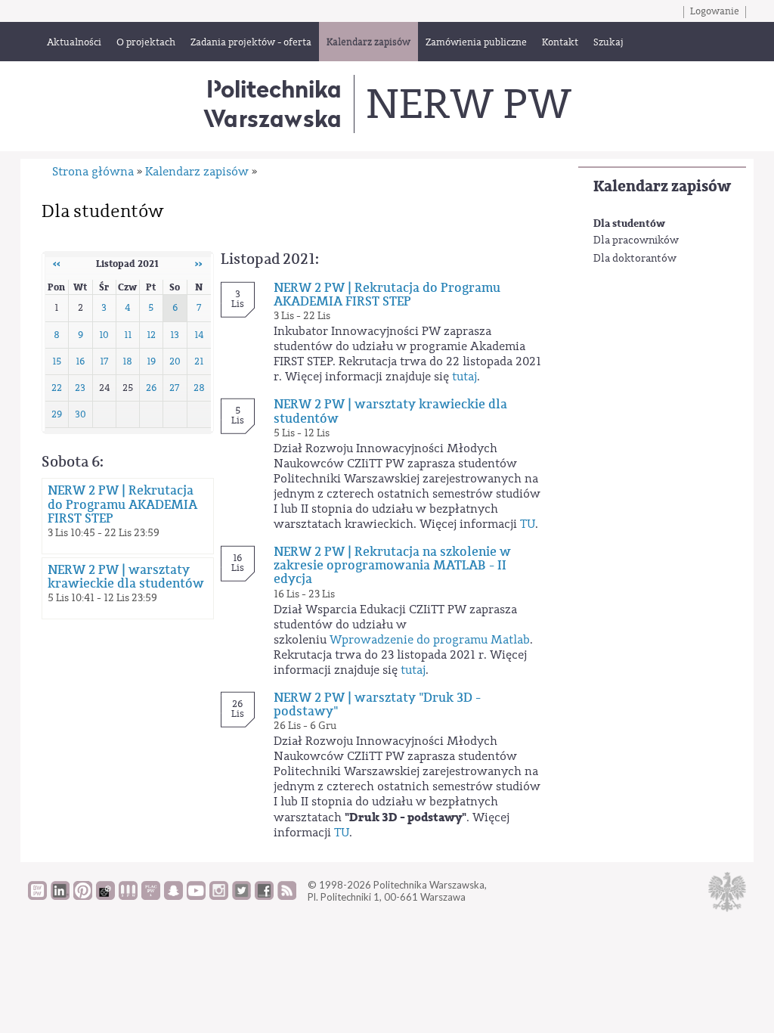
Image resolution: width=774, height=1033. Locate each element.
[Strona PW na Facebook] (264, 896)
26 (151, 388)
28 (199, 388)
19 (151, 361)
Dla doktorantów (634, 258)
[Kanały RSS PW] (286, 896)
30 (80, 414)
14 (198, 335)
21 (198, 361)
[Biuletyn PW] (128, 896)
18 (127, 361)
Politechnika (272, 103)
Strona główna (93, 171)
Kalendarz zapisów (662, 186)
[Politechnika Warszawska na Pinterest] (82, 896)
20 (175, 361)
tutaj (464, 376)
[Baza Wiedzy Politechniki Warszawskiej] (37, 896)
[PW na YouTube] (196, 896)
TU (527, 524)
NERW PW (468, 104)
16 (80, 361)
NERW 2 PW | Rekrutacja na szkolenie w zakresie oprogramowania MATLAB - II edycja (392, 566)
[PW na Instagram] (218, 896)
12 (151, 335)
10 (104, 335)
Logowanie (714, 11)
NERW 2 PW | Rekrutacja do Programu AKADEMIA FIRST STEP (122, 504)
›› (199, 264)
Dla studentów (629, 223)
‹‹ (56, 264)
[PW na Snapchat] (173, 896)
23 (80, 388)
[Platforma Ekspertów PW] (105, 896)
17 (104, 361)
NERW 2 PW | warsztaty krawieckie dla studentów (126, 577)
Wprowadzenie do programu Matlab (430, 639)
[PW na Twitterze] (241, 896)
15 (56, 361)
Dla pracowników (636, 240)
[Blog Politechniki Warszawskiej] (150, 896)
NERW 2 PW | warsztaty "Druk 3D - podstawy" (377, 705)
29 (56, 414)
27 (174, 388)
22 (56, 388)
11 (128, 335)
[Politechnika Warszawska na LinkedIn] (60, 896)
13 (174, 335)
